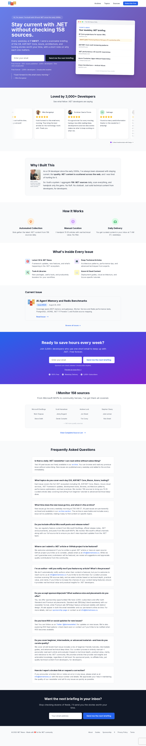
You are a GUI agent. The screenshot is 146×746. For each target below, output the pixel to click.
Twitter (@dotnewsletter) (66, 624)
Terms (132, 732)
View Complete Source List (71, 433)
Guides (97, 732)
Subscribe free (130, 3)
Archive (97, 3)
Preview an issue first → (73, 370)
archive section (65, 511)
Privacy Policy (123, 732)
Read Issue (41, 317)
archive (75, 464)
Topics (107, 3)
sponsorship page (59, 610)
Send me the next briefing (61, 58)
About (90, 732)
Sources (116, 3)
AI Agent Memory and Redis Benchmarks (61, 300)
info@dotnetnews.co (91, 553)
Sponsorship (107, 732)
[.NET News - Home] (12, 3)
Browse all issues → (73, 325)
